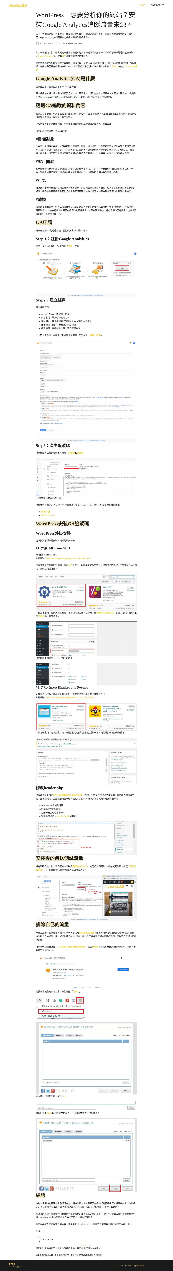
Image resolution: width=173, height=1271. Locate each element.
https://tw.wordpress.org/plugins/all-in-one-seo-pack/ (69, 558)
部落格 (142, 5)
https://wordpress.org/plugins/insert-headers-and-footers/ (70, 697)
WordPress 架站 (70, 44)
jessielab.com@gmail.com (17, 1267)
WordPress (157, 5)
